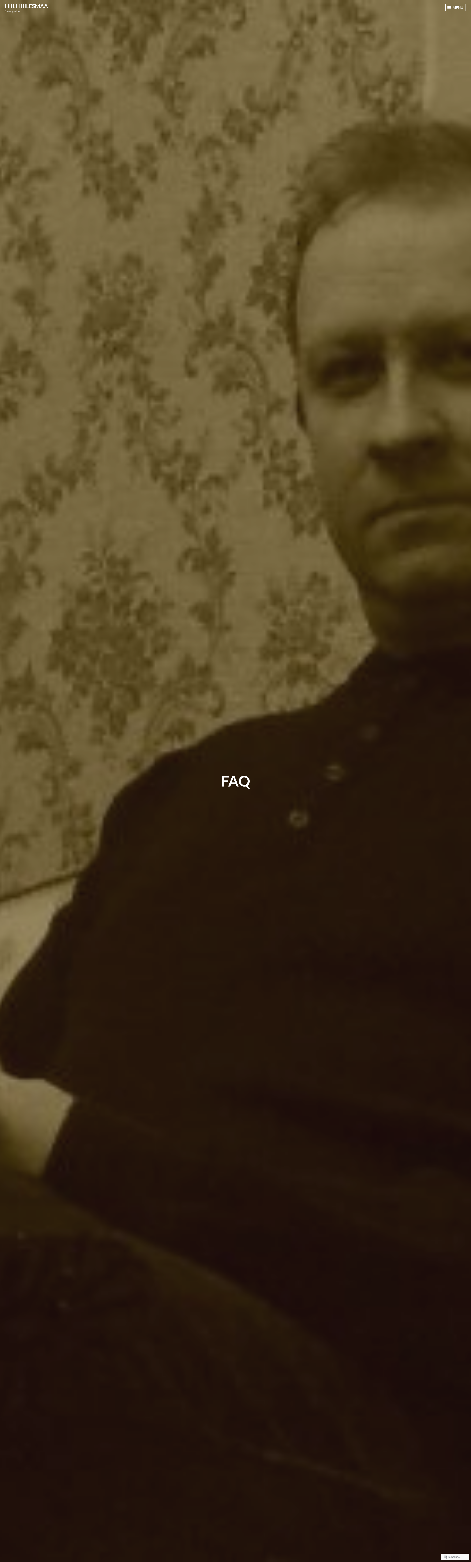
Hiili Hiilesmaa (26, 6)
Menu (457, 7)
